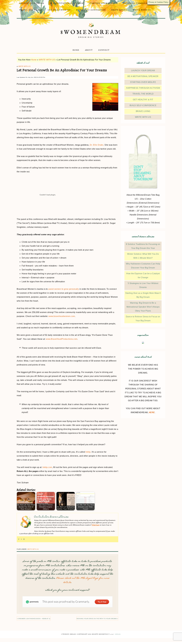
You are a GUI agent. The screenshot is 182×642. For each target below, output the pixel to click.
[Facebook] (18, 539)
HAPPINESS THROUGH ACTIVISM (143, 88)
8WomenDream (91, 32)
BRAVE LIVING (143, 111)
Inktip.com (47, 467)
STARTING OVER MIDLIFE (143, 82)
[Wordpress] (24, 539)
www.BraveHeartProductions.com (61, 339)
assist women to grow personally (63, 289)
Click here (95, 525)
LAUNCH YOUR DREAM (143, 70)
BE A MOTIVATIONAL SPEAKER (143, 76)
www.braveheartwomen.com (62, 316)
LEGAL (118, 634)
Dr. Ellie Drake (97, 145)
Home (34, 60)
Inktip (88, 452)
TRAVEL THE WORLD (143, 94)
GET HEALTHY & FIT (143, 100)
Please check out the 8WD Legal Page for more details (82, 580)
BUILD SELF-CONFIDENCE (143, 105)
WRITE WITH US (47, 60)
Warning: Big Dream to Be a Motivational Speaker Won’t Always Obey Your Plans (143, 307)
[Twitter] (21, 539)
